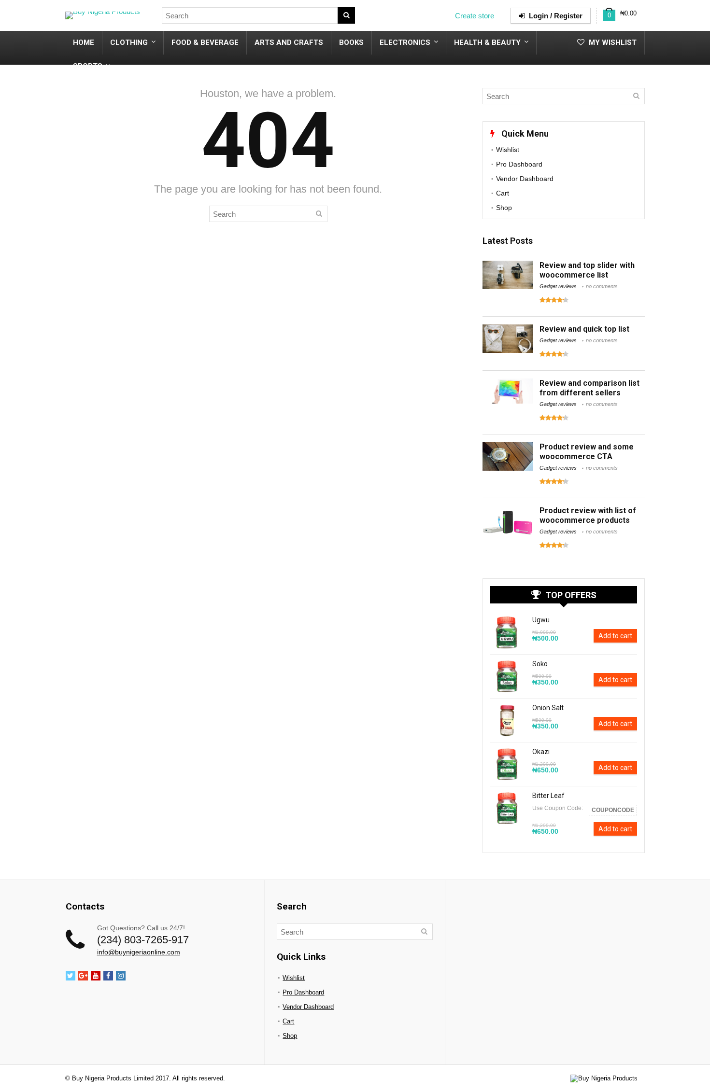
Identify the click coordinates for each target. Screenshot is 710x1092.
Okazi (541, 752)
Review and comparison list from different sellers (589, 387)
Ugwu (541, 620)
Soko (540, 664)
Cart (502, 193)
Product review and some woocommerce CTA (587, 451)
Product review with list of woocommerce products (588, 515)
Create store (474, 16)
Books (351, 42)
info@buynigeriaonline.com (138, 952)
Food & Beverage (205, 42)
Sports (87, 66)
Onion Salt (548, 708)
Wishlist (507, 150)
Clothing (129, 42)
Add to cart (615, 636)
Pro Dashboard (519, 164)
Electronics (405, 42)
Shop (504, 207)
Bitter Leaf (548, 795)
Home (83, 42)
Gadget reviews (558, 286)
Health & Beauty (487, 42)
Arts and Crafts (289, 42)
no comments (602, 286)
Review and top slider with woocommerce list (587, 270)
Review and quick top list (584, 329)
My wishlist (612, 42)
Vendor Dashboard (525, 178)
